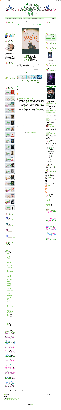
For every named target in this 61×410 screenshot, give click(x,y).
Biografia (52, 212)
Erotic (55, 218)
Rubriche (24, 18)
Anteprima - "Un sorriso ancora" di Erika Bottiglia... (10, 259)
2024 (7, 245)
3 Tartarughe (48, 200)
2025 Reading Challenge (10, 221)
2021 (7, 249)
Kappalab (11, 357)
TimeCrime (12, 382)
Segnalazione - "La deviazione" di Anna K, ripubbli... (10, 295)
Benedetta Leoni (50, 174)
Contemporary (53, 213)
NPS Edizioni (12, 366)
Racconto (48, 233)
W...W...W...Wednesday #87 (10, 273)
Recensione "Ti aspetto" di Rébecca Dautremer (9, 299)
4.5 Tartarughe (48, 204)
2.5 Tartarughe (48, 199)
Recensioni (15, 18)
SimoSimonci (13, 397)
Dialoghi (47, 218)
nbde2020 (21, 98)
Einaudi (14, 347)
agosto (8, 317)
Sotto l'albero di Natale (53, 238)
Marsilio (11, 363)
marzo (8, 323)
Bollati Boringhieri (8, 336)
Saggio (51, 237)
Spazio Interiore (7, 381)
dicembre (8, 252)
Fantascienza (48, 219)
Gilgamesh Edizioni (8, 352)
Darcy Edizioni (8, 341)
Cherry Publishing (11, 339)
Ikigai (13, 356)
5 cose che (49, 211)
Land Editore (13, 359)
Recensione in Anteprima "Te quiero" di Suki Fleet (9, 279)
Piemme (14, 372)
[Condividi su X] (36, 69)
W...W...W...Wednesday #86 (10, 290)
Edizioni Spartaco (7, 346)
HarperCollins (9, 354)
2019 (7, 251)
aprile (8, 322)
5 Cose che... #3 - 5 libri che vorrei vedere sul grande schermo (52, 104)
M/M (47, 224)
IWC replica (42, 99)
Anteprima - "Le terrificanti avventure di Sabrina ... (9, 262)
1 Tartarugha (48, 196)
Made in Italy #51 (9, 297)
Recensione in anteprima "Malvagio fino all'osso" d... (9, 302)
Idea (13, 355)
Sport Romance (48, 239)
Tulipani (13, 384)
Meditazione (54, 225)
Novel (50, 230)
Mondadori (12, 364)
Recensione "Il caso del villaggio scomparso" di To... (10, 285)
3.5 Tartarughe (48, 201)
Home (7, 18)
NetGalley (10, 368)
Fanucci (6, 349)
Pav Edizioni (10, 372)
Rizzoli (7, 377)
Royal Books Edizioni (8, 378)
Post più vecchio (41, 129)
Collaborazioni (34, 18)
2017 (7, 328)
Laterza (7, 360)
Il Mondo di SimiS (50, 50)
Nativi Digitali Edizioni (9, 367)
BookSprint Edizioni (7, 337)
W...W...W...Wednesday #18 (52, 118)
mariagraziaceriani (22, 93)
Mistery (47, 226)
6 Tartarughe (48, 206)
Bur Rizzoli (12, 338)
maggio (8, 321)
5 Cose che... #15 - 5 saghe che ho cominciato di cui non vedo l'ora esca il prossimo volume (52, 133)
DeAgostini (10, 342)
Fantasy (54, 219)
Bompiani (13, 336)
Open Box (54, 230)
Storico (47, 240)
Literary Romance (9, 362)
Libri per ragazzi (52, 223)
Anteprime (20, 18)
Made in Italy (51, 224)
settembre (8, 316)
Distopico (50, 218)
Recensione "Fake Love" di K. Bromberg (9, 257)
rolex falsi (38, 109)
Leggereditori (12, 360)
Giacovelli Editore (12, 351)
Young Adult (51, 241)
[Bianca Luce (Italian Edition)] (50, 57)
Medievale (50, 225)
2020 (7, 250)
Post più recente (20, 129)
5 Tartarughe (48, 205)
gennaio (8, 325)
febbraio (8, 324)
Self (48, 238)
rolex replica (29, 103)
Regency (51, 233)
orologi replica (40, 104)
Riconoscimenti (48, 235)
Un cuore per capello (8, 385)
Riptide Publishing (13, 376)
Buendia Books (7, 338)
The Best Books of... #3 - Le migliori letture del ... (10, 254)
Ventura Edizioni (11, 386)
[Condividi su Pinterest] (37, 69)
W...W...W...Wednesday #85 (10, 305)
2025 (7, 244)
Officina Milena (8, 371)
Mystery (47, 227)
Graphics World (39, 402)
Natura (49, 229)
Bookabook (13, 337)
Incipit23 (6, 357)
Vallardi (7, 386)
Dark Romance (53, 217)
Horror (50, 222)
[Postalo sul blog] (35, 69)
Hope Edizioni (8, 355)
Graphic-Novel (54, 220)
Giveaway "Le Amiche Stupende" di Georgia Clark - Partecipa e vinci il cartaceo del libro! (52, 125)
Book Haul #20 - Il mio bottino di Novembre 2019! (10, 312)
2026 (7, 243)
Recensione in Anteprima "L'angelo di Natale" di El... (10, 271)
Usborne (14, 385)
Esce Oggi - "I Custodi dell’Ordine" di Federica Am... (9, 282)
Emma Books (9, 348)
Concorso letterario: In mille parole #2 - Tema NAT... (10, 293)
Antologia (54, 211)
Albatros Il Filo (11, 333)
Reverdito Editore (7, 376)
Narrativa (48, 228)
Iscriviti (51, 38)
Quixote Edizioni (8, 375)
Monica (49, 185)
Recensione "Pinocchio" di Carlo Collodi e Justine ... (9, 288)
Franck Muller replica (28, 101)
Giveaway (49, 220)
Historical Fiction (49, 221)
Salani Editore (12, 379)
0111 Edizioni (6, 333)
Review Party (52, 234)
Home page (30, 129)
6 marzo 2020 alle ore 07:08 (28, 98)
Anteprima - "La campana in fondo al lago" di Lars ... (10, 268)
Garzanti (6, 350)
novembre (8, 314)
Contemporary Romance (49, 215)
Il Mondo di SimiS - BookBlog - (11, 229)
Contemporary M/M (50, 216)
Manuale (47, 225)
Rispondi (20, 91)
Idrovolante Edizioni (8, 356)
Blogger (32, 404)
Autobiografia (48, 212)
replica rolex (26, 106)
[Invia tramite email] (34, 69)
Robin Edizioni (12, 377)
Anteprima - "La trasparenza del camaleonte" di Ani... (9, 265)
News (10, 18)
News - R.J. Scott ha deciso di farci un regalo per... (10, 307)
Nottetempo (11, 369)
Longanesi (6, 363)
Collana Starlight (10, 340)
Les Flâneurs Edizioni (9, 361)
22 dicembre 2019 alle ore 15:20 (30, 93)
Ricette (29, 18)
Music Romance (53, 226)
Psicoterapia (54, 232)
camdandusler (50, 182)
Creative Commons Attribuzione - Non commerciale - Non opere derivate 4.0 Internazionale (11, 399)
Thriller (51, 240)
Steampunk (54, 239)
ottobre (8, 315)
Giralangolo (13, 352)
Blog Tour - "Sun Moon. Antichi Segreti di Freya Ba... (9, 276)
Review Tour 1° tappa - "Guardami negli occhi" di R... (10, 310)
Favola (47, 220)
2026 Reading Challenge (10, 215)
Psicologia (47, 232)
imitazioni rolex (22, 108)
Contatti (39, 18)
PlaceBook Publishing (11, 373)
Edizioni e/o (9, 347)
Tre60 (6, 383)
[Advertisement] (10, 25)
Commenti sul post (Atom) (32, 132)
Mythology (54, 227)
